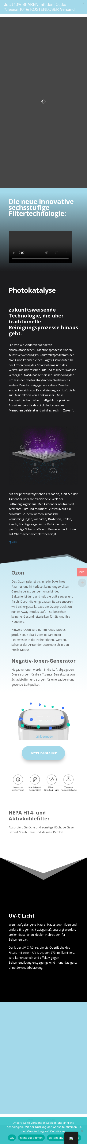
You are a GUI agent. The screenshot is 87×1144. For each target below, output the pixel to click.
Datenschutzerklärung (64, 1137)
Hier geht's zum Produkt (29, 1066)
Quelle (13, 542)
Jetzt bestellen (43, 753)
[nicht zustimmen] (82, 1131)
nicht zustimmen (31, 1137)
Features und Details (34, 1090)
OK (12, 1137)
